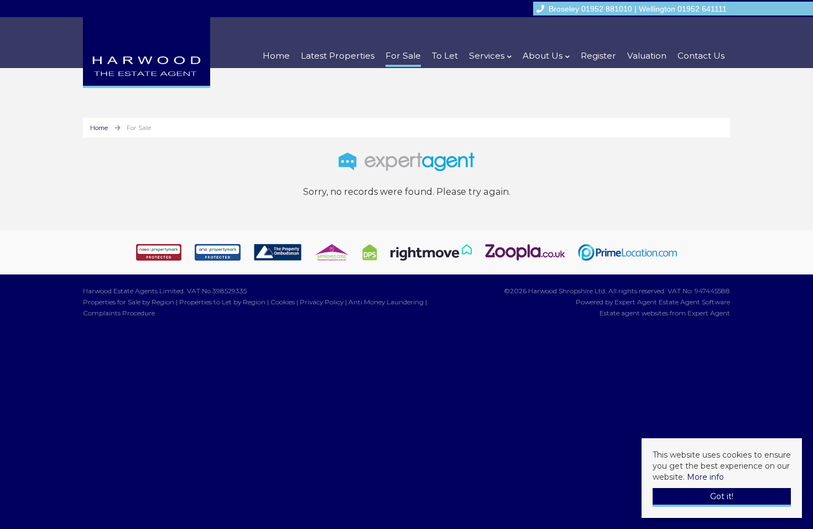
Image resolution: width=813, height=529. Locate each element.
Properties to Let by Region (222, 302)
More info (705, 477)
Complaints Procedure (119, 313)
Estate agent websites (634, 313)
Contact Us (701, 55)
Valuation (646, 55)
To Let (445, 55)
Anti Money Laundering (386, 302)
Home (276, 55)
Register (598, 55)
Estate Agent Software (694, 302)
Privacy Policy (321, 302)
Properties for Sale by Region (128, 302)
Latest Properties (337, 55)
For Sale (403, 55)
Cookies (282, 302)
